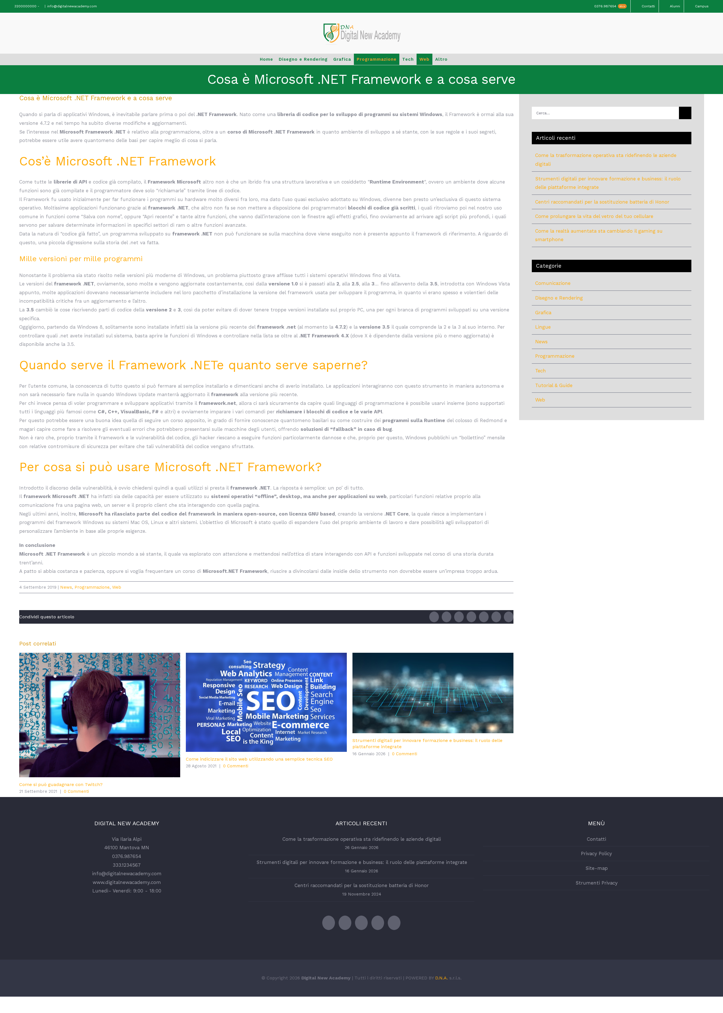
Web (116, 587)
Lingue (543, 327)
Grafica (543, 312)
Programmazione (92, 587)
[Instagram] (377, 923)
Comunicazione (552, 283)
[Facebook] (345, 923)
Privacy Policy (596, 853)
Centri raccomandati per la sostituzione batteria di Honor (602, 202)
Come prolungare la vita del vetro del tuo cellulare (594, 216)
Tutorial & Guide (553, 385)
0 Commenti (76, 791)
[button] (461, 59)
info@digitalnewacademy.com (72, 6)
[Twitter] (328, 923)
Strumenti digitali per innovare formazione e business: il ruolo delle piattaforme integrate (432, 693)
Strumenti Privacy (597, 883)
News (66, 587)
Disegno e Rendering (559, 298)
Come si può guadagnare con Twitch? (99, 715)
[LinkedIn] (394, 923)
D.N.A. (441, 978)
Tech (540, 371)
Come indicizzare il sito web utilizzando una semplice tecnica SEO (266, 702)
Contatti (596, 839)
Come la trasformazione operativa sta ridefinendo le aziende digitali (361, 839)
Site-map (596, 868)
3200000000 (24, 6)
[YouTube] (361, 923)
